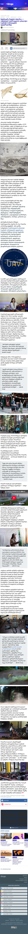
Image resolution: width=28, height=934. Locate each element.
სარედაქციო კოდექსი (23, 878)
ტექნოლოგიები (13, 17)
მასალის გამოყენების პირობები (21, 880)
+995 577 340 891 (19, 920)
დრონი (7, 795)
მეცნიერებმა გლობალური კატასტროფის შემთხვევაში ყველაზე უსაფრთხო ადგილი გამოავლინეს (18, 857)
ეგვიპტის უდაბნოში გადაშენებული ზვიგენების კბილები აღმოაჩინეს (6, 856)
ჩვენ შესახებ (25, 875)
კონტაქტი (25, 882)
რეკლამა (25, 877)
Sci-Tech (7, 17)
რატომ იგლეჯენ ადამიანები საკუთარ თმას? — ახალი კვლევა (18, 839)
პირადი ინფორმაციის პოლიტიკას (20, 923)
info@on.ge (12, 920)
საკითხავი (19, 17)
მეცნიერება (3, 17)
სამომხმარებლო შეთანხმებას (6, 923)
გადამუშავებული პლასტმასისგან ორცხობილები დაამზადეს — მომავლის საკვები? (6, 839)
